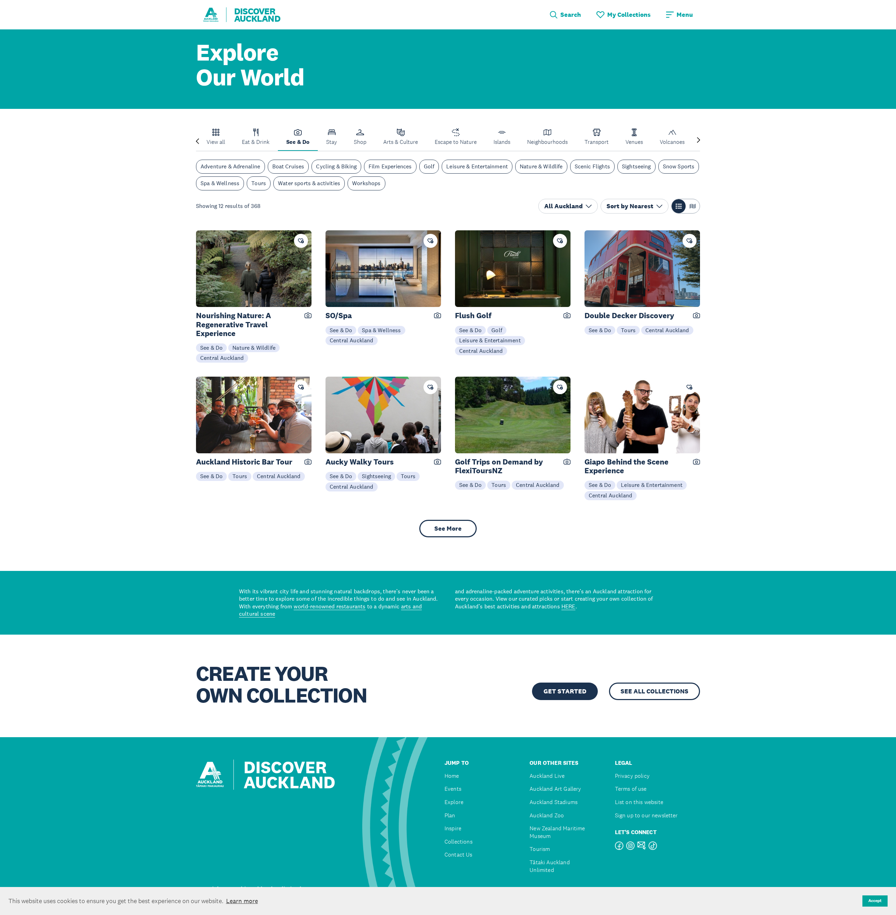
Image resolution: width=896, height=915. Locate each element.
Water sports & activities (309, 183)
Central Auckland (222, 357)
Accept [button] (875, 900)
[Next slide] (699, 140)
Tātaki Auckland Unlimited (549, 866)
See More (448, 528)
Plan (449, 815)
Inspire (452, 828)
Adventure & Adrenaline (230, 166)
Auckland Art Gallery (555, 788)
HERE (568, 606)
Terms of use (631, 788)
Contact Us (458, 854)
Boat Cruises (288, 166)
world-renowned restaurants (329, 606)
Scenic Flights (592, 166)
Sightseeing (636, 166)
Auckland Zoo (547, 815)
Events (452, 788)
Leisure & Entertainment (477, 166)
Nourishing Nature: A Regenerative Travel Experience (233, 324)
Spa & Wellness (220, 183)
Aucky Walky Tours (360, 462)
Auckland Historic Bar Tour (244, 462)
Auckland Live (547, 776)
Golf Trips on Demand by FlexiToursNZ (499, 466)
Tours (258, 183)
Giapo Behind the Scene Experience (626, 466)
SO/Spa (339, 315)
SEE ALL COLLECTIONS (654, 691)
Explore (453, 802)
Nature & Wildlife (541, 166)
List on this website (639, 802)
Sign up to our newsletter (646, 815)
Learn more (242, 901)
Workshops (366, 183)
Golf (429, 166)
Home (451, 776)
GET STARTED (565, 691)
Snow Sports (679, 166)
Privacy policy (632, 776)
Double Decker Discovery (629, 315)
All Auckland (563, 206)
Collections (458, 841)
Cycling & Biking (336, 166)
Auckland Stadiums (554, 802)
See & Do (211, 347)
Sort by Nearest (630, 206)
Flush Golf (473, 315)
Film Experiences (390, 166)
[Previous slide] (197, 140)
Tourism (540, 849)
